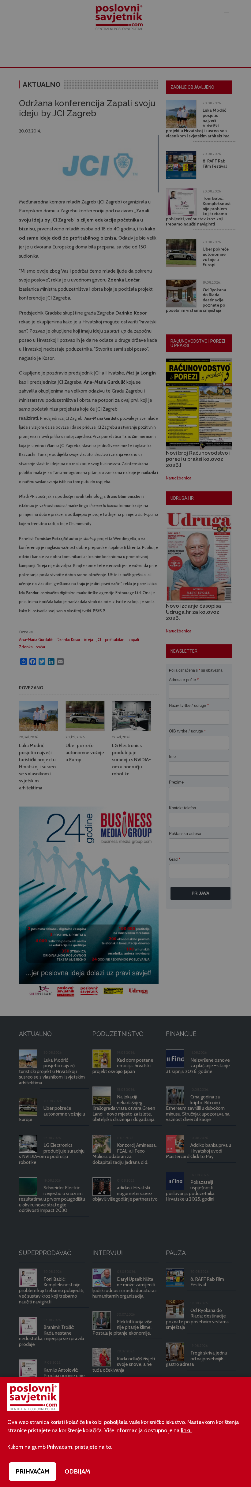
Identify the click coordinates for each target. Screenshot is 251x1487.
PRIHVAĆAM (33, 1471)
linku (186, 1430)
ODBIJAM (77, 1471)
